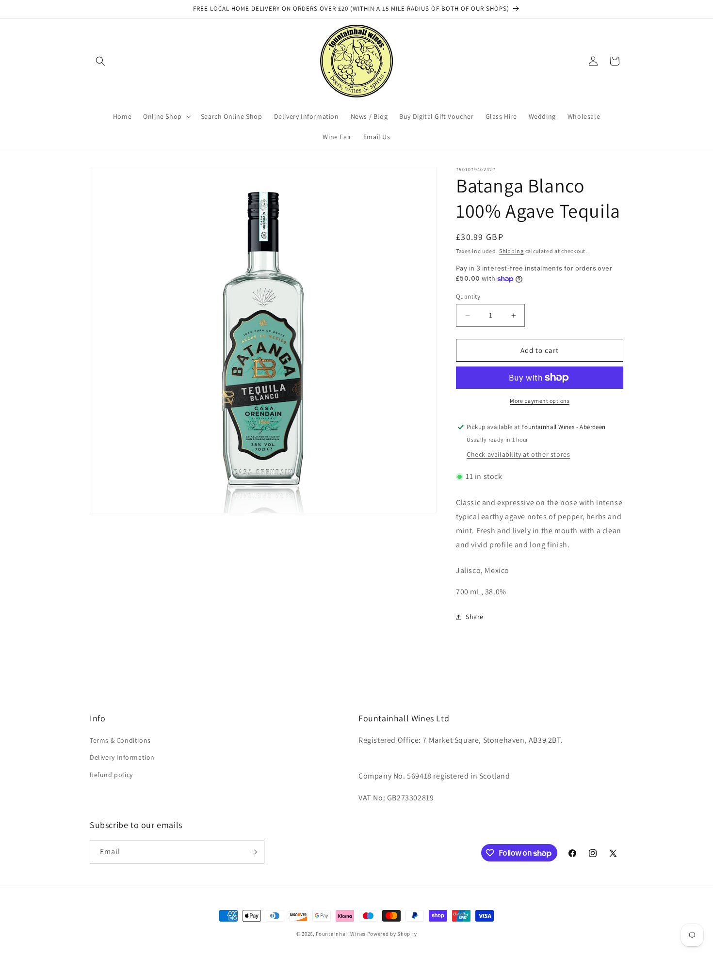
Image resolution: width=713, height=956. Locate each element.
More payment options (539, 400)
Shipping (511, 251)
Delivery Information (122, 757)
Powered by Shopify (392, 933)
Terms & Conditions (120, 740)
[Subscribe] (253, 852)
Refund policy (111, 774)
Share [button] (475, 616)
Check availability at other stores (518, 454)
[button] (100, 61)
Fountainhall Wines (341, 933)
